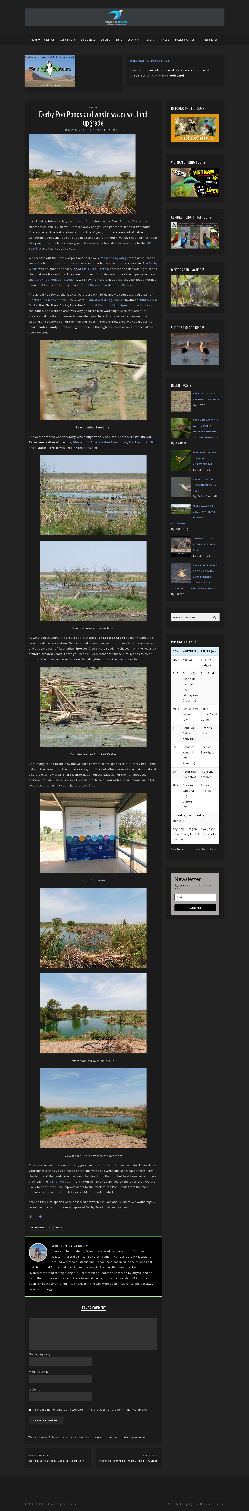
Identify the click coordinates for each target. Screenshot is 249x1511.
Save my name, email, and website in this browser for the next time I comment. (91, 1409)
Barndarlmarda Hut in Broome (111, 285)
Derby (58, 1227)
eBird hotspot (60, 1181)
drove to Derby (83, 221)
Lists (119, 40)
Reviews (164, 40)
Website (34, 1389)
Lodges (150, 40)
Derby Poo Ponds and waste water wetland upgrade (93, 119)
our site (154, 70)
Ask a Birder (67, 40)
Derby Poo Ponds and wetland (55, 280)
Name (39, 1354)
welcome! (177, 75)
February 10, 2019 (74, 129)
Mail (38, 1372)
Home (34, 40)
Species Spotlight (185, 40)
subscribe (204, 70)
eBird (90, 785)
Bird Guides (88, 40)
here (180, 849)
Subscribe (195, 907)
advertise (188, 70)
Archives (49, 40)
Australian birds (40, 1227)
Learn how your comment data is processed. (115, 1437)
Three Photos (210, 40)
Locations (134, 40)
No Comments (115, 129)
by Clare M (96, 129)
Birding (105, 40)
